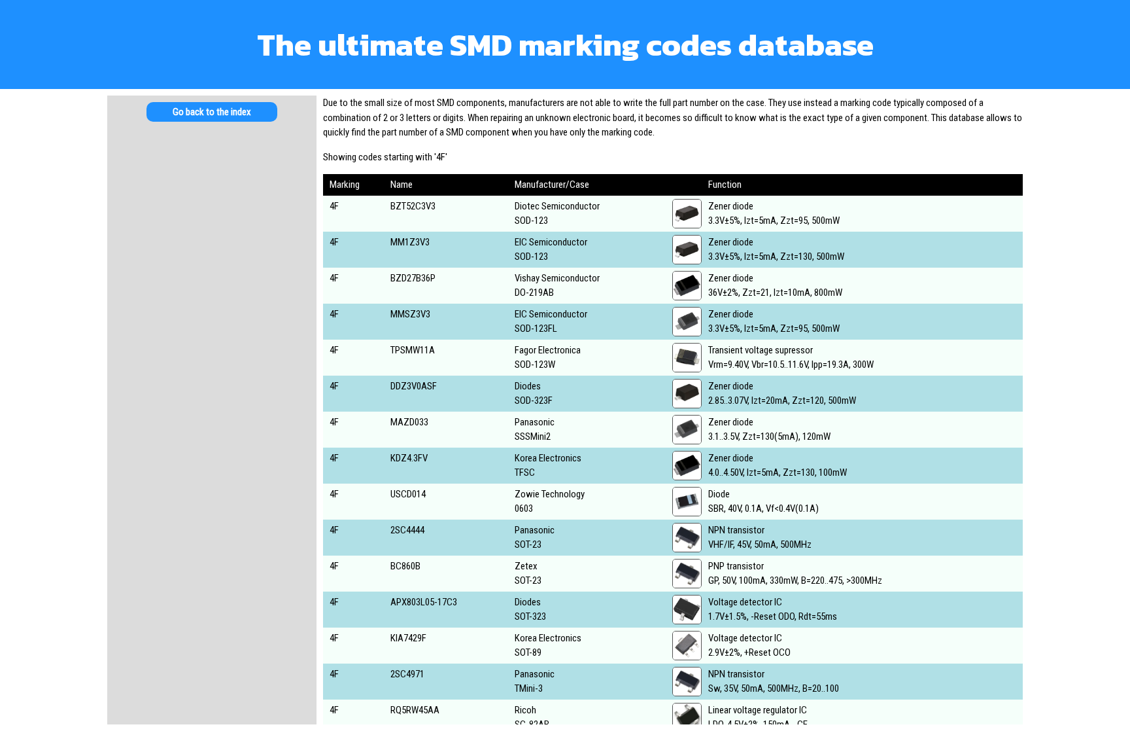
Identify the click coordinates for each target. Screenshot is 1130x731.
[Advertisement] (212, 333)
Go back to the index (212, 112)
